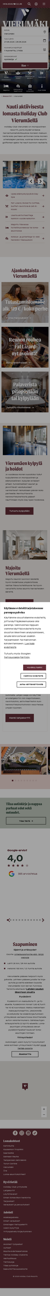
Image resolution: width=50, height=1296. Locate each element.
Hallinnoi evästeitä (33, 676)
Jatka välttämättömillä (31, 684)
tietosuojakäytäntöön (17, 657)
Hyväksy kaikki (34, 667)
